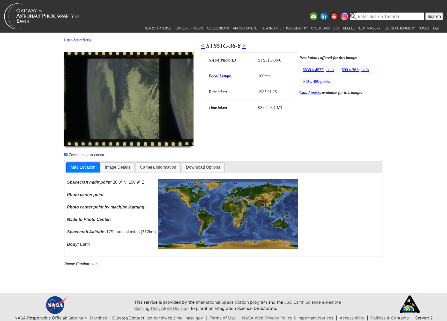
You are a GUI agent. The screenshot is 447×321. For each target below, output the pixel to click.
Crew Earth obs (325, 28)
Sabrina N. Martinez (87, 317)
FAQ (436, 28)
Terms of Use (223, 317)
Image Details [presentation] (117, 167)
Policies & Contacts (390, 317)
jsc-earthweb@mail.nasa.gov (175, 317)
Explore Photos (189, 28)
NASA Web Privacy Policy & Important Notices (287, 317)
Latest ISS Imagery (400, 28)
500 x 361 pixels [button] (355, 70)
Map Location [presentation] (83, 167)
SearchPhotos (82, 40)
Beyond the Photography (284, 28)
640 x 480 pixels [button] (316, 81)
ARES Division (175, 308)
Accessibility (352, 317)
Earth (78, 244)
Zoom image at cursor (86, 155)
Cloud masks (310, 92)
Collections (218, 28)
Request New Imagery (362, 28)
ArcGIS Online (245, 28)
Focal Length (220, 76)
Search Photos (158, 28)
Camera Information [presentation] (158, 167)
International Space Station (222, 302)
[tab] (83, 167)
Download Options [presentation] (203, 167)
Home (68, 40)
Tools (424, 28)
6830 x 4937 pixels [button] (318, 70)
